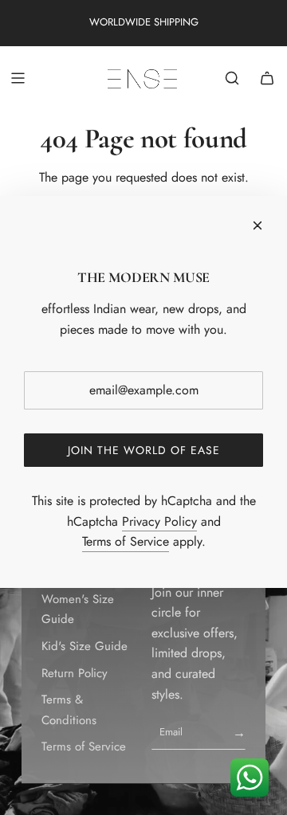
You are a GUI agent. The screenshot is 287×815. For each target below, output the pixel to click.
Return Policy (74, 673)
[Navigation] (17, 78)
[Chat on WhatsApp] (249, 777)
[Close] (257, 225)
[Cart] (267, 78)
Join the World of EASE (144, 450)
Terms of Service (83, 746)
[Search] (232, 78)
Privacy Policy (159, 521)
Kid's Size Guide (84, 646)
